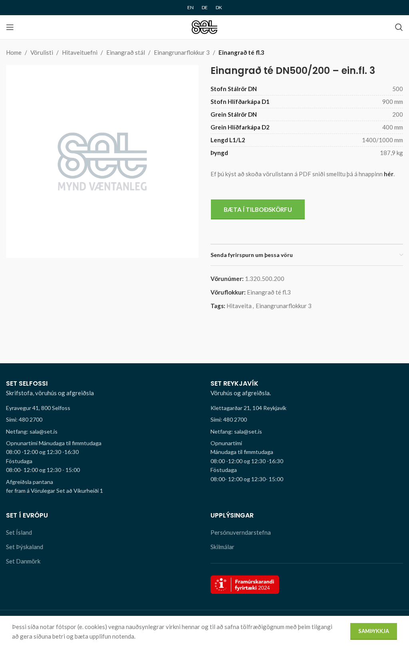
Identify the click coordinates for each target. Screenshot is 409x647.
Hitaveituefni (79, 52)
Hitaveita (239, 305)
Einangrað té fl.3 (241, 52)
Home (14, 52)
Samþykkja (373, 631)
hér (388, 173)
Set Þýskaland (24, 546)
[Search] (399, 27)
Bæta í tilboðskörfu (258, 209)
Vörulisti (41, 52)
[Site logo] (205, 26)
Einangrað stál (125, 52)
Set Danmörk (23, 561)
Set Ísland (19, 532)
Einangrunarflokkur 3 (182, 52)
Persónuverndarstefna (240, 532)
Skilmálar (222, 546)
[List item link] (102, 419)
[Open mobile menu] (10, 27)
